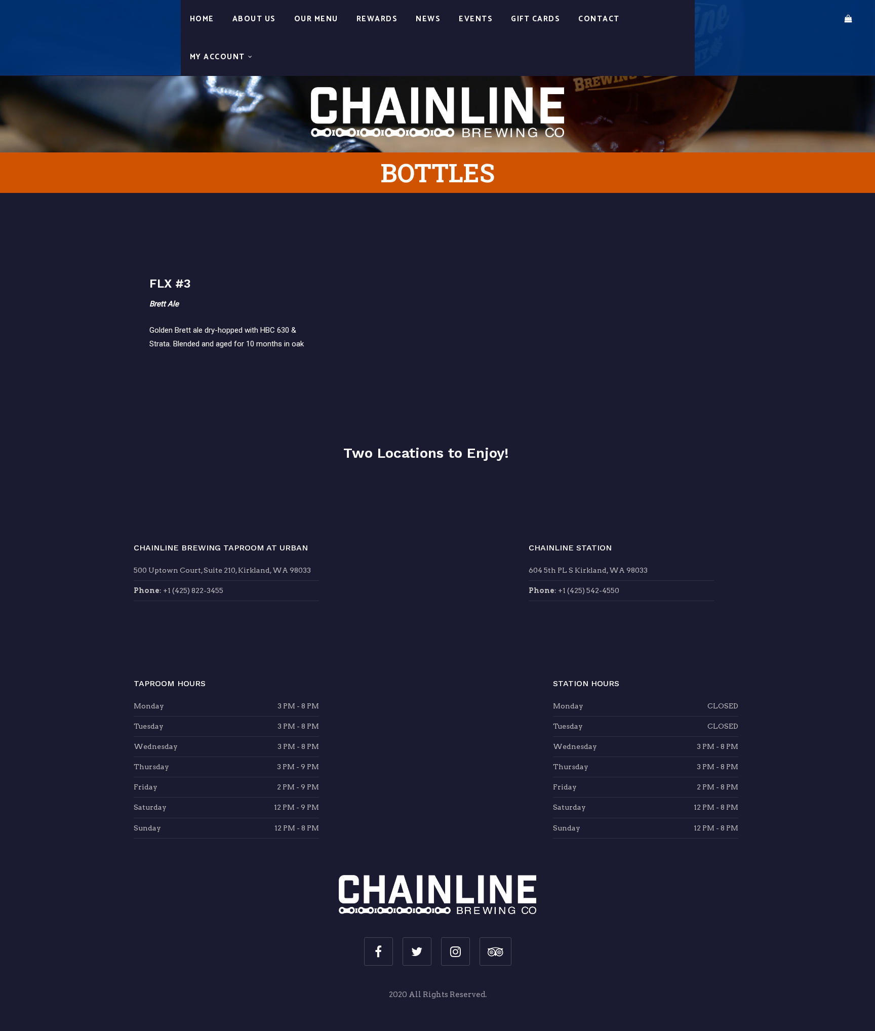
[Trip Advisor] (495, 951)
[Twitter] (417, 951)
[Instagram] (455, 951)
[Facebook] (378, 951)
